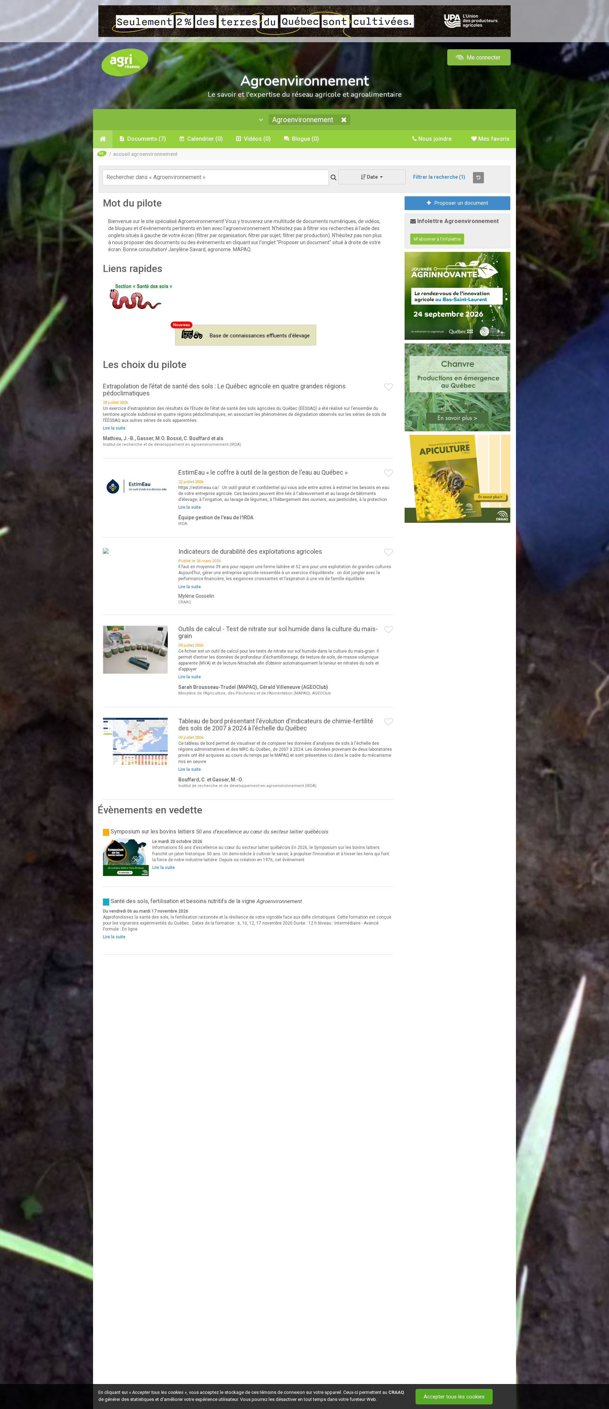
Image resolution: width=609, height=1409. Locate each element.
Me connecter (482, 57)
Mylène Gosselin (196, 596)
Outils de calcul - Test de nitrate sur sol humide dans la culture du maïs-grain (278, 632)
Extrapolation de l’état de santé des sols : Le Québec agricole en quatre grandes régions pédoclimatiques (224, 389)
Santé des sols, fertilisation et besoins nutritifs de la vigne (183, 901)
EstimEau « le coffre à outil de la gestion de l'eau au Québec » (262, 472)
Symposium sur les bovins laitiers (153, 831)
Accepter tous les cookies (454, 1397)
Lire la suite (114, 428)
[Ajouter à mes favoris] (388, 387)
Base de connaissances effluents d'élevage (260, 335)
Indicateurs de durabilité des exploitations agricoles (250, 551)
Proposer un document (461, 203)
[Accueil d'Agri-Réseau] (124, 62)
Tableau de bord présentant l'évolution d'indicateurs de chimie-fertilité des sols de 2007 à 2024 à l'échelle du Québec (275, 724)
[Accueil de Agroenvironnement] (102, 139)
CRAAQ (396, 1392)
